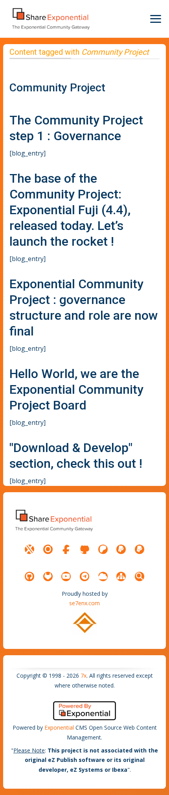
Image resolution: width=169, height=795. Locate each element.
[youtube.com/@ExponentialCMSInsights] (66, 576)
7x (83, 675)
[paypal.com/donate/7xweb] (139, 549)
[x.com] (29, 549)
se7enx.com (84, 603)
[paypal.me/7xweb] (121, 549)
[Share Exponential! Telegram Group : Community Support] (84, 576)
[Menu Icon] (155, 19)
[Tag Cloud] (103, 576)
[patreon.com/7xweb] (103, 549)
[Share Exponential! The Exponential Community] (50, 18)
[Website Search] (139, 576)
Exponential (59, 727)
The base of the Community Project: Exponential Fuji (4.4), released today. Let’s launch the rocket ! (69, 210)
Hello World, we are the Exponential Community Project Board (76, 389)
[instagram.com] (48, 549)
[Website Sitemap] (121, 576)
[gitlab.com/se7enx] (48, 576)
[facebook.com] (66, 549)
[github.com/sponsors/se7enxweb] (84, 549)
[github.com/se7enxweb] (29, 576)
